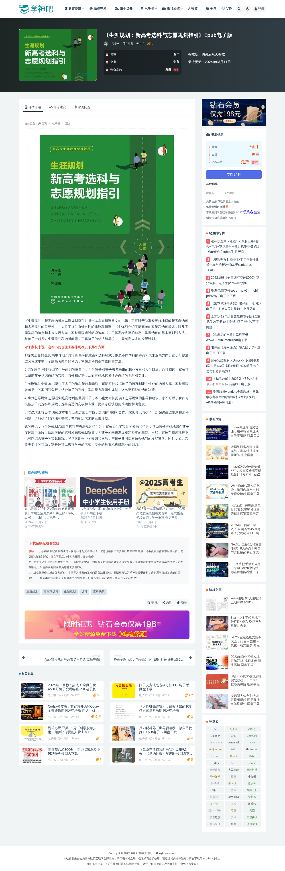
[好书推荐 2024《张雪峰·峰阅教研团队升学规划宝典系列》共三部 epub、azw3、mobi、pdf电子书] (50, 492)
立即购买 (234, 174)
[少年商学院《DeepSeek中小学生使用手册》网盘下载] (106, 492)
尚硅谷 (215, 783)
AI (215, 729)
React (233, 756)
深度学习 (215, 803)
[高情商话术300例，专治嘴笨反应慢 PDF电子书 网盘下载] (32, 755)
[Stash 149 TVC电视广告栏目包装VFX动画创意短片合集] (217, 623)
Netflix (234, 749)
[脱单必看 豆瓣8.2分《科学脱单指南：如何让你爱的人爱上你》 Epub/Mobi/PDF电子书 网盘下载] (32, 733)
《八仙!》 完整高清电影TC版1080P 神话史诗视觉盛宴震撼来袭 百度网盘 (246, 510)
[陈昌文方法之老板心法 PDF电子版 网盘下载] (123, 690)
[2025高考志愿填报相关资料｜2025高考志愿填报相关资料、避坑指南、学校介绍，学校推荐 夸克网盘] (162, 492)
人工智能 (233, 769)
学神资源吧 (145, 853)
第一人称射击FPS (215, 811)
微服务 (252, 783)
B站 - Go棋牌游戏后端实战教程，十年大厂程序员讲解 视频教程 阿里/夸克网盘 (246, 680)
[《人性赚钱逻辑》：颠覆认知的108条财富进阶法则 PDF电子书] (123, 712)
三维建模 (215, 769)
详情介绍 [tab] (34, 107)
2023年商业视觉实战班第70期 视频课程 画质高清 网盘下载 (246, 661)
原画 (233, 776)
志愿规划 (32, 591)
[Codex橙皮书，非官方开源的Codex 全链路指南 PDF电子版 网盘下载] (32, 712)
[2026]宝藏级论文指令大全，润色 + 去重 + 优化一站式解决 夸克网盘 (246, 641)
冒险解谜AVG (252, 770)
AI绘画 (252, 729)
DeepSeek (234, 742)
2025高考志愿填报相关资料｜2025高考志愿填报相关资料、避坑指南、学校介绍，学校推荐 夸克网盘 (161, 513)
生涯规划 (70, 591)
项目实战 (252, 824)
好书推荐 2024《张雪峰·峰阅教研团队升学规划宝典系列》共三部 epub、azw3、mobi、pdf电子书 (50, 513)
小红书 (252, 776)
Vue (233, 763)
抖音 (215, 790)
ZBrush (252, 763)
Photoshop (252, 749)
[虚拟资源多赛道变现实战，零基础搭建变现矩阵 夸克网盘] (217, 452)
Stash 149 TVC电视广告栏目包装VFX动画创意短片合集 (246, 621)
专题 (213, 8)
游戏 (233, 803)
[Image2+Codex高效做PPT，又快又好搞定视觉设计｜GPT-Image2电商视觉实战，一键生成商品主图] (217, 472)
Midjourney (215, 749)
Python (215, 756)
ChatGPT (252, 736)
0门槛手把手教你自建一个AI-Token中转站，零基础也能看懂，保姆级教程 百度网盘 (246, 568)
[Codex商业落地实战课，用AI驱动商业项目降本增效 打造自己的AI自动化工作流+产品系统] (217, 432)
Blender (215, 736)
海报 (168, 602)
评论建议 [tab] (59, 107)
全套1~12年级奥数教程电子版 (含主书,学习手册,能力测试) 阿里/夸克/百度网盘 (233, 322)
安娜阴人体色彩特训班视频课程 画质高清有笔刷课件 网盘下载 (245, 700)
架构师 (252, 797)
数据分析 (252, 790)
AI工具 (234, 729)
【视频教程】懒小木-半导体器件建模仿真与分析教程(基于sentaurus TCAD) (232, 265)
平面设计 (233, 783)
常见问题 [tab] (84, 107)
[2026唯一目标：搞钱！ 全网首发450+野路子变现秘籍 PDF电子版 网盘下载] (32, 690)
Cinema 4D (215, 742)
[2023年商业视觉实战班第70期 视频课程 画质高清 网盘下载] (217, 662)
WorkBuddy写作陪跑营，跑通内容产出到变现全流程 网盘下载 (245, 490)
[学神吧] (106, 43)
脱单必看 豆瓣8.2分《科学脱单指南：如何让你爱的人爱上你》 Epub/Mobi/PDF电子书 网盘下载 (72, 732)
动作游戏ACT (215, 777)
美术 (233, 817)
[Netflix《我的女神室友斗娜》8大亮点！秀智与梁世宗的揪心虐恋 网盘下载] (217, 550)
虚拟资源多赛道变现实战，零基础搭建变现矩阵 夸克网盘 (245, 451)
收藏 (154, 602)
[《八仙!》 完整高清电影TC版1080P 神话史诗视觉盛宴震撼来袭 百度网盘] (217, 511)
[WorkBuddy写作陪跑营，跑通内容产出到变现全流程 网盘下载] (217, 491)
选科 (84, 591)
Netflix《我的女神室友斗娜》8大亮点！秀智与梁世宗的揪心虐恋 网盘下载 (246, 549)
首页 (44, 123)
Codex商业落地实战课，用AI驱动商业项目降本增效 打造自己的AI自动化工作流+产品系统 (246, 432)
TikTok (215, 763)
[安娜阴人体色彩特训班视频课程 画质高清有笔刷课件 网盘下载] (217, 701)
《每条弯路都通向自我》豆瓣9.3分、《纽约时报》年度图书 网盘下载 (164, 753)
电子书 (116, 43)
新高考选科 (51, 591)
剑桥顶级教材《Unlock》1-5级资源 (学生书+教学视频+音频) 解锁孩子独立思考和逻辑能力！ (232, 366)
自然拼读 (252, 817)
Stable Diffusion (252, 757)
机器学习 (215, 797)
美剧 (252, 810)
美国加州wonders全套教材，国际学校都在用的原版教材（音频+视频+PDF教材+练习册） (232, 397)
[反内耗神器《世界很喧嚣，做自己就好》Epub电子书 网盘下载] (123, 733)
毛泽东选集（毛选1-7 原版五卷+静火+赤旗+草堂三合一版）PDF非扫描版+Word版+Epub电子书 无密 (232, 247)
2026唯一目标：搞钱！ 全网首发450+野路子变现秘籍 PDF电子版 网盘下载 (74, 689)
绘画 (233, 810)
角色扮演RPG (215, 825)
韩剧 (233, 824)
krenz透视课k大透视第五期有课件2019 (246, 600)
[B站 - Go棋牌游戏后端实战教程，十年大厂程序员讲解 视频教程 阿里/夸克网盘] (217, 681)
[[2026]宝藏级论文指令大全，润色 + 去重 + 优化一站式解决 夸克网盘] (217, 642)
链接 (183, 602)
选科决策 (99, 591)
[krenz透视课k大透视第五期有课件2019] (217, 603)
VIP (229, 8)
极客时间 (233, 797)
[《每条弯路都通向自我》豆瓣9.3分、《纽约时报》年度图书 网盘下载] (123, 755)
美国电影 (215, 817)
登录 (261, 8)
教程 (233, 790)
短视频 (252, 803)
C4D (233, 736)
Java (252, 742)
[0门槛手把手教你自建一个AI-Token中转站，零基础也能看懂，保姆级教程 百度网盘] (217, 569)
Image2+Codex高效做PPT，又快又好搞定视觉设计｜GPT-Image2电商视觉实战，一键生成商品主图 (246, 471)
